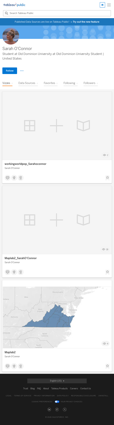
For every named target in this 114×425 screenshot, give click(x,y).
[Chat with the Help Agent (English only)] (102, 5)
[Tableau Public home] (14, 5)
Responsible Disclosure (83, 396)
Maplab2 (10, 352)
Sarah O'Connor (12, 168)
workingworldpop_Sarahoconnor (25, 164)
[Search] (6, 13)
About (46, 388)
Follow (10, 70)
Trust (25, 388)
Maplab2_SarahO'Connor (21, 258)
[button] (49, 409)
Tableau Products (59, 388)
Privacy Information (44, 396)
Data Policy (63, 396)
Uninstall (103, 396)
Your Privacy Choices (71, 402)
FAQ (39, 388)
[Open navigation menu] (109, 5)
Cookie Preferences (42, 402)
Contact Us (85, 388)
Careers (74, 388)
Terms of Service (22, 396)
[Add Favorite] (107, 178)
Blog (32, 388)
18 (107, 249)
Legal (9, 396)
